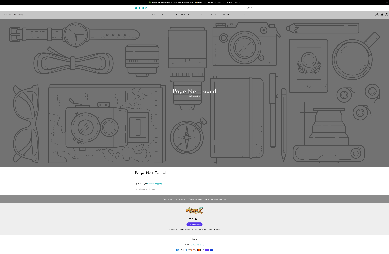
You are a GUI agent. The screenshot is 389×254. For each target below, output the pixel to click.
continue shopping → (155, 183)
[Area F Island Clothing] (194, 210)
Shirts (183, 15)
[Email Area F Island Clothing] (136, 8)
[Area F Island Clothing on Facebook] (139, 8)
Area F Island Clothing (12, 15)
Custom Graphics (240, 15)
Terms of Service (197, 229)
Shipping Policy (185, 229)
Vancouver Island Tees (223, 15)
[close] (387, 3)
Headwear (201, 15)
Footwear (191, 15)
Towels (210, 15)
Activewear (166, 15)
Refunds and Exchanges (212, 229)
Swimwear (155, 15)
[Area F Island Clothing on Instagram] (143, 8)
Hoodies (176, 15)
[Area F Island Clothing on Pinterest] (146, 8)
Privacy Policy (173, 229)
